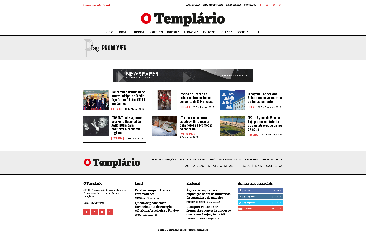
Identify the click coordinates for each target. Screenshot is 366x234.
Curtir (277, 191)
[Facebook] (260, 4)
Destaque (117, 109)
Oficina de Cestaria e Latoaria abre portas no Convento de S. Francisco (196, 98)
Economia (117, 138)
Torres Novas (188, 134)
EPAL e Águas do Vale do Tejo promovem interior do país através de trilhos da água (265, 123)
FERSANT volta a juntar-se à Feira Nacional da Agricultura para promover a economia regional (127, 125)
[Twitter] (267, 4)
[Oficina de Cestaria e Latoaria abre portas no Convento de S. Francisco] (164, 100)
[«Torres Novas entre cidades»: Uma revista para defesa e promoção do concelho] (164, 126)
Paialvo (139, 198)
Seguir (278, 197)
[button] (259, 32)
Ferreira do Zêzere (195, 202)
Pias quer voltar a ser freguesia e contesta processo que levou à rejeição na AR (208, 210)
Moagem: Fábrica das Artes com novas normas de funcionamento (265, 98)
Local (252, 107)
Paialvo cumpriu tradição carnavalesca (153, 192)
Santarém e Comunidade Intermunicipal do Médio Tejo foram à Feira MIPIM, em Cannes (128, 97)
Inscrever (276, 209)
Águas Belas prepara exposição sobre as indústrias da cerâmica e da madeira (208, 194)
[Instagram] (280, 4)
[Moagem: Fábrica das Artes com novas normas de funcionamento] (232, 100)
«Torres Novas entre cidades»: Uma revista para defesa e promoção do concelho (196, 123)
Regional (253, 134)
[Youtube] (273, 4)
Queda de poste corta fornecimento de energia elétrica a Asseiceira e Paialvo (157, 207)
